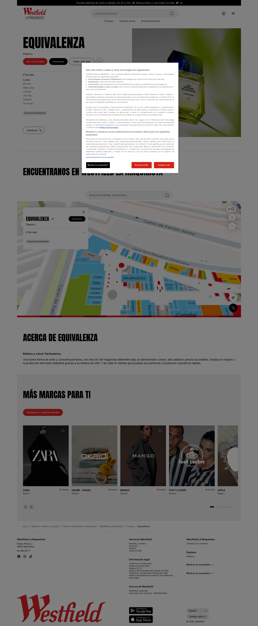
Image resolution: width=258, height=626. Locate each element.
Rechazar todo (141, 165)
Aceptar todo (164, 165)
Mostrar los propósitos (98, 165)
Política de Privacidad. (109, 127)
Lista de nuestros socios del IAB (99, 157)
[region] (130, 118)
